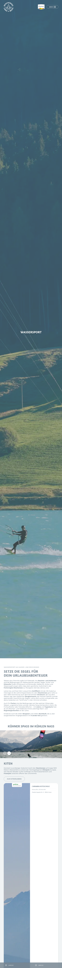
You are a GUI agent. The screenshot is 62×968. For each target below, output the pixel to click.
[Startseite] (8, 7)
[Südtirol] (41, 6)
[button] (5, 753)
